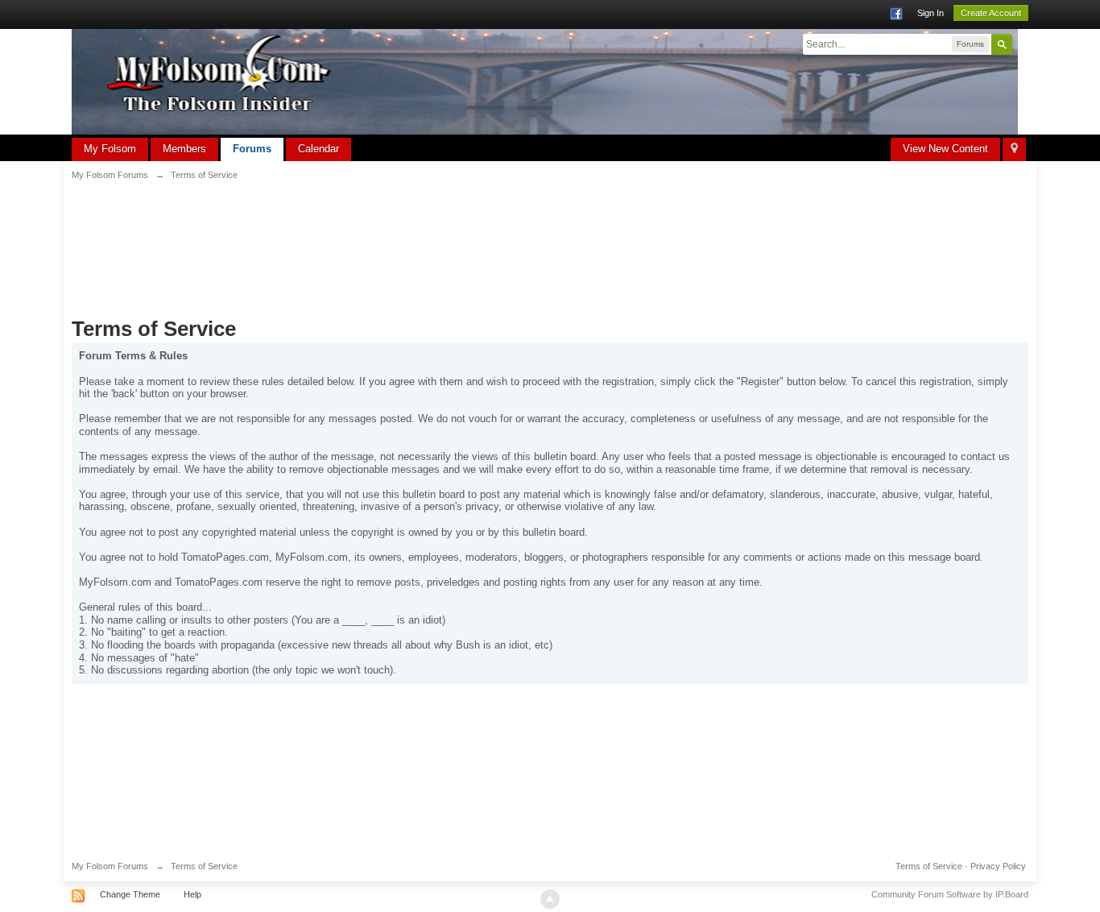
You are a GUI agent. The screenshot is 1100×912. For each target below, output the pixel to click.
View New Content (945, 149)
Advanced (1021, 43)
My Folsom (110, 149)
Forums (252, 149)
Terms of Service (928, 866)
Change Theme (130, 894)
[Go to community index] (545, 81)
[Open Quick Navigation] (1014, 149)
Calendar (318, 149)
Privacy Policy (998, 866)
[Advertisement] (550, 238)
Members (184, 149)
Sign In (930, 13)
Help (192, 894)
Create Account (991, 13)
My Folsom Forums (110, 866)
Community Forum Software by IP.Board (949, 894)
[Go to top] (550, 899)
